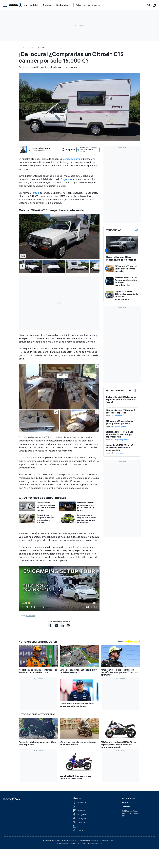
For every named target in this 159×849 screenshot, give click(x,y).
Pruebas (47, 5)
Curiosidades (120, 426)
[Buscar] (148, 5)
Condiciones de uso (108, 841)
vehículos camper (73, 159)
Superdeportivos (122, 440)
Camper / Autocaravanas (127, 405)
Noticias (34, 5)
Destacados (62, 5)
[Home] (18, 5)
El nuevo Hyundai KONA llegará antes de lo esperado (120, 411)
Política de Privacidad (51, 841)
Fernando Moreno (41, 148)
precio (36, 192)
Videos (87, 5)
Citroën (31, 47)
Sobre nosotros (128, 798)
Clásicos (119, 453)
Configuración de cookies (88, 841)
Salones (96, 5)
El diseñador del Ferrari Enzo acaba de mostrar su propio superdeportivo (119, 434)
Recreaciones (121, 416)
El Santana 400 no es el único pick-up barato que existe (120, 422)
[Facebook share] (50, 625)
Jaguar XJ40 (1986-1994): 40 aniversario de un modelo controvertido (119, 447)
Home (21, 47)
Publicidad (126, 802)
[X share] (56, 625)
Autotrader (30, 615)
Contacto (126, 806)
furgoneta (66, 179)
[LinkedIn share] (62, 625)
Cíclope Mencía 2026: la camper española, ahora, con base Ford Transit (121, 399)
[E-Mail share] (68, 625)
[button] (22, 266)
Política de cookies (69, 841)
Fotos (78, 5)
